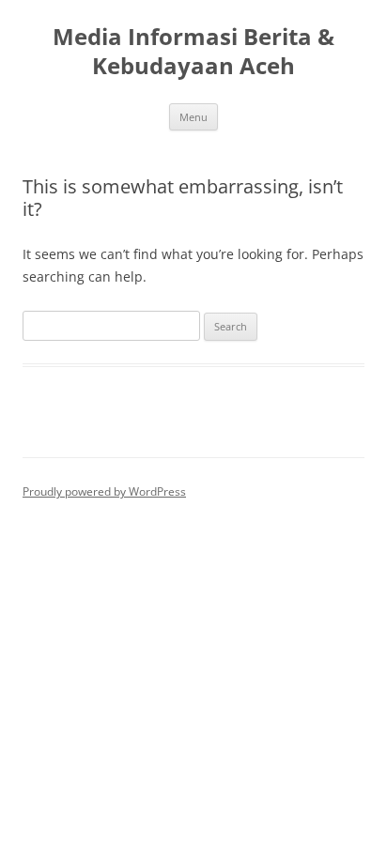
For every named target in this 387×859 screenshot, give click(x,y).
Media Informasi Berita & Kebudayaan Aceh (193, 52)
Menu (193, 117)
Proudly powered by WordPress (104, 491)
